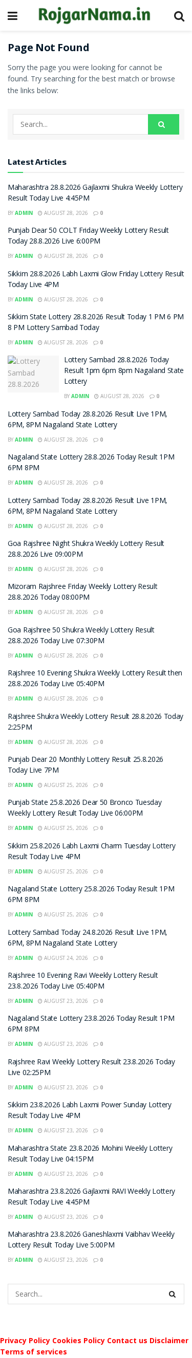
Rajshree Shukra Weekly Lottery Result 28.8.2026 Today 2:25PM (95, 722)
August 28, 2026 (65, 212)
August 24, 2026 (65, 957)
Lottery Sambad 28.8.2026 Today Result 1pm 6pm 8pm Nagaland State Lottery (124, 371)
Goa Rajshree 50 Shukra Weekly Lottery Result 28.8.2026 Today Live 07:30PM (81, 636)
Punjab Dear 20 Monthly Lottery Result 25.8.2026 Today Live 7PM (85, 765)
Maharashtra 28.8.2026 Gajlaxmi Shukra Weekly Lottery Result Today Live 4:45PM (95, 193)
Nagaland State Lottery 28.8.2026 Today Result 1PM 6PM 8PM (91, 463)
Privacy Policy (25, 1340)
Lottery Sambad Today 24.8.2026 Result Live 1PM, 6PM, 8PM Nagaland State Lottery (87, 938)
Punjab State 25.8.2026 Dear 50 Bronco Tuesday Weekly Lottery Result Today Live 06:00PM (85, 808)
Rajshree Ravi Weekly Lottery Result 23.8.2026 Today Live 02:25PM (91, 1068)
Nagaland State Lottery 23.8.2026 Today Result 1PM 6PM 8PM (91, 1024)
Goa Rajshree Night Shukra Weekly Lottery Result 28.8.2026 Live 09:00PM (86, 549)
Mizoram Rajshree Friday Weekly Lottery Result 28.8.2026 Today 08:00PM (83, 592)
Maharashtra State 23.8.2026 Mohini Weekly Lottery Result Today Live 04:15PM (90, 1154)
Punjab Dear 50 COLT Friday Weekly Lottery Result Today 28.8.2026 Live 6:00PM (88, 236)
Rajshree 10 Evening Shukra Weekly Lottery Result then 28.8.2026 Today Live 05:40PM (95, 679)
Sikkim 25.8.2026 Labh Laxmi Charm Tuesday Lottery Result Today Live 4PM (91, 852)
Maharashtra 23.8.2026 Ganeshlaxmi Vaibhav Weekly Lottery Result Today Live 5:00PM (91, 1240)
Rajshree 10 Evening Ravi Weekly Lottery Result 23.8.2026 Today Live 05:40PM (83, 981)
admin (24, 212)
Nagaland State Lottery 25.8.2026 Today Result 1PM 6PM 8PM (91, 895)
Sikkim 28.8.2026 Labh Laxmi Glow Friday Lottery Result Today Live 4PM (96, 280)
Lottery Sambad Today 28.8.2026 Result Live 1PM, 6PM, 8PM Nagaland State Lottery (87, 420)
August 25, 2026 (65, 784)
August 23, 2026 (65, 1000)
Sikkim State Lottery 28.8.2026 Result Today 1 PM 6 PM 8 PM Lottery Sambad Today (96, 323)
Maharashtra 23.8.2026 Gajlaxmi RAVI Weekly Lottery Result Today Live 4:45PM (91, 1197)
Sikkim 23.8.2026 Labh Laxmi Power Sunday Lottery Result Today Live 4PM (90, 1111)
